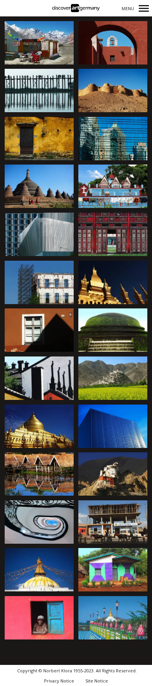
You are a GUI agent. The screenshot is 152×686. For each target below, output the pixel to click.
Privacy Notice (59, 681)
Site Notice (96, 681)
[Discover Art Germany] (76, 8)
